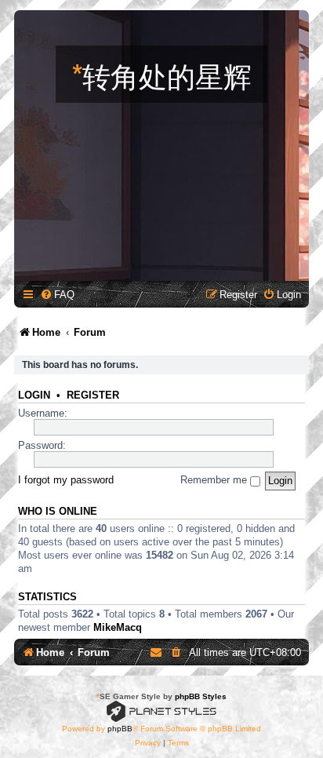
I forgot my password (66, 480)
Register (93, 395)
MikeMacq (117, 627)
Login (34, 395)
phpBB (119, 728)
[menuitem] (57, 294)
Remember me (215, 480)
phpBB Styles (201, 696)
